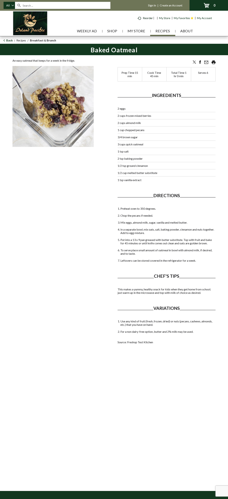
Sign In (152, 5)
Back (9, 40)
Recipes (21, 40)
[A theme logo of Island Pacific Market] (30, 28)
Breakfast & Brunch (43, 40)
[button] (193, 63)
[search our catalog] (19, 5)
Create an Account (171, 5)
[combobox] (9, 5)
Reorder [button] (148, 18)
